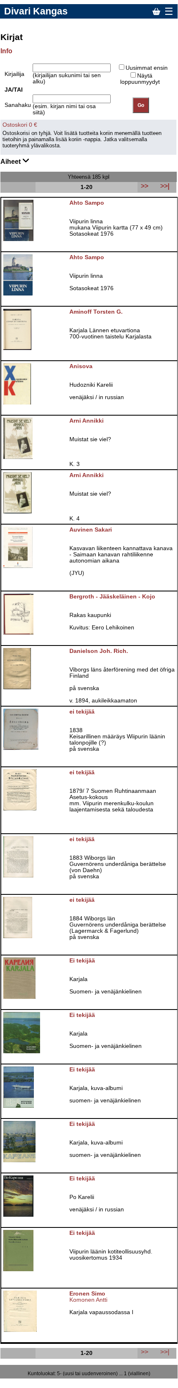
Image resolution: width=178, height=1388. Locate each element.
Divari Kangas (36, 11)
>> (144, 1351)
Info (6, 50)
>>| (164, 1351)
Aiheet (11, 161)
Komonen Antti (88, 1300)
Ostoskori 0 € (19, 125)
